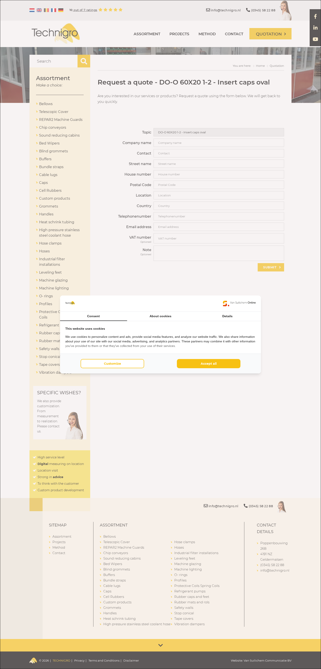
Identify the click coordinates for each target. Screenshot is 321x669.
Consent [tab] (93, 316)
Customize (112, 364)
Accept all (209, 364)
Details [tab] (227, 316)
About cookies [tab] (160, 316)
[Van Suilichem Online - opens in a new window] (239, 303)
